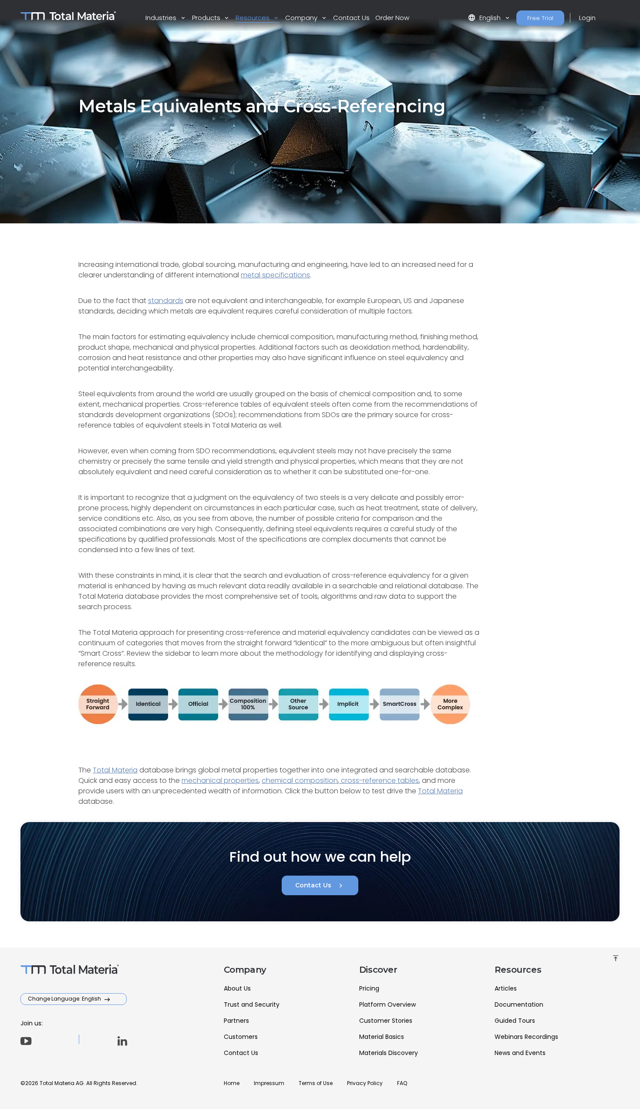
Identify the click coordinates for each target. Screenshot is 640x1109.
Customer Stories (385, 1020)
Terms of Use (316, 1083)
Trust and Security (252, 1004)
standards (165, 301)
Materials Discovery (388, 1052)
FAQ (402, 1083)
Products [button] (207, 17)
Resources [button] (253, 17)
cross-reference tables (379, 780)
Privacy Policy (365, 1083)
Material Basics (381, 1036)
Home (231, 1083)
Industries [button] (161, 17)
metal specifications (275, 275)
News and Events (520, 1052)
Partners (236, 1020)
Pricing (369, 988)
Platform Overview (387, 1004)
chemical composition (300, 780)
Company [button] (302, 17)
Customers (241, 1036)
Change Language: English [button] (65, 998)
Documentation (519, 1004)
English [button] (485, 17)
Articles (506, 988)
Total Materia (115, 770)
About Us (237, 988)
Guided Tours (515, 1020)
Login (587, 17)
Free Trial (540, 18)
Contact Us (351, 17)
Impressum (269, 1083)
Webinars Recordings (526, 1036)
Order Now (392, 17)
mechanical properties (220, 780)
